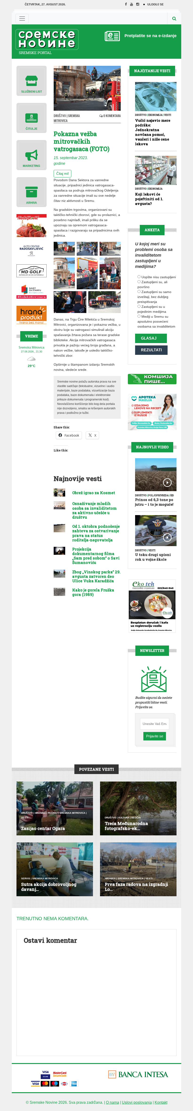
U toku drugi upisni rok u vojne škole (153, 557)
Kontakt (161, 1102)
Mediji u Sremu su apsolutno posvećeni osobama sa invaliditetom (156, 321)
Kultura (123, 817)
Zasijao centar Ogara (43, 828)
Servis (25, 878)
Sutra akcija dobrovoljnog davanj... (48, 886)
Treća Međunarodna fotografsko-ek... (126, 826)
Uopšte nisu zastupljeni (158, 277)
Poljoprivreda (158, 495)
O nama (112, 1102)
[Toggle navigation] (22, 18)
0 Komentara (112, 115)
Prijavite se (154, 736)
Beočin (136, 817)
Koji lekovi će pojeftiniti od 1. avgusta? (149, 199)
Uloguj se (155, 4)
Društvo (60, 115)
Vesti (167, 115)
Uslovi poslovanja (137, 1102)
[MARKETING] (31, 155)
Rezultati (151, 350)
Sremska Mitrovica (67, 118)
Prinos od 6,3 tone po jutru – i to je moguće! (154, 502)
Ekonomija (155, 115)
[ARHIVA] (31, 192)
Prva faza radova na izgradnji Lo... (136, 886)
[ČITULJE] (31, 118)
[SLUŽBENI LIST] (31, 80)
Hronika (40, 813)
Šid (172, 495)
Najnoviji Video (152, 447)
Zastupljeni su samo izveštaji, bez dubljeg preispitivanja (154, 297)
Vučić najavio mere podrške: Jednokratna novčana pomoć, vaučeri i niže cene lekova (152, 132)
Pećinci (52, 813)
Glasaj (149, 338)
